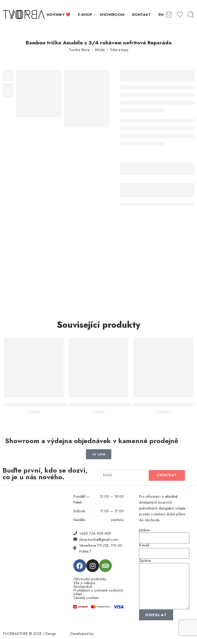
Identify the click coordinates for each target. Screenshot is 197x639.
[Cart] (168, 14)
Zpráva (145, 561)
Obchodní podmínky (89, 579)
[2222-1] (87, 98)
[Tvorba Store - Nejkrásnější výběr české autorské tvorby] (24, 14)
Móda (100, 49)
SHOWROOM (112, 14)
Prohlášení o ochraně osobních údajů (98, 592)
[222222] (39, 93)
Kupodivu (101, 633)
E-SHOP (85, 14)
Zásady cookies (86, 598)
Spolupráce (82, 586)
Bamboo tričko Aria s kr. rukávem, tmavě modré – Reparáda (130, 404)
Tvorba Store (79, 49)
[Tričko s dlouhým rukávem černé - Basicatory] (163, 367)
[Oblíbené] (56, 344)
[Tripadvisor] (105, 565)
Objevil (62, 633)
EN (161, 14)
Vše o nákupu (84, 583)
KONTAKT (141, 14)
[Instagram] (92, 565)
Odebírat (167, 475)
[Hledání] (190, 14)
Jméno (144, 530)
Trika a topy (119, 49)
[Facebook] (79, 565)
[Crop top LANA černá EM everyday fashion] (34, 367)
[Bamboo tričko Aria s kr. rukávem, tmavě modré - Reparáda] (99, 367)
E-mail (144, 545)
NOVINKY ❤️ (58, 14)
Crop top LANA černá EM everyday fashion (48, 404)
